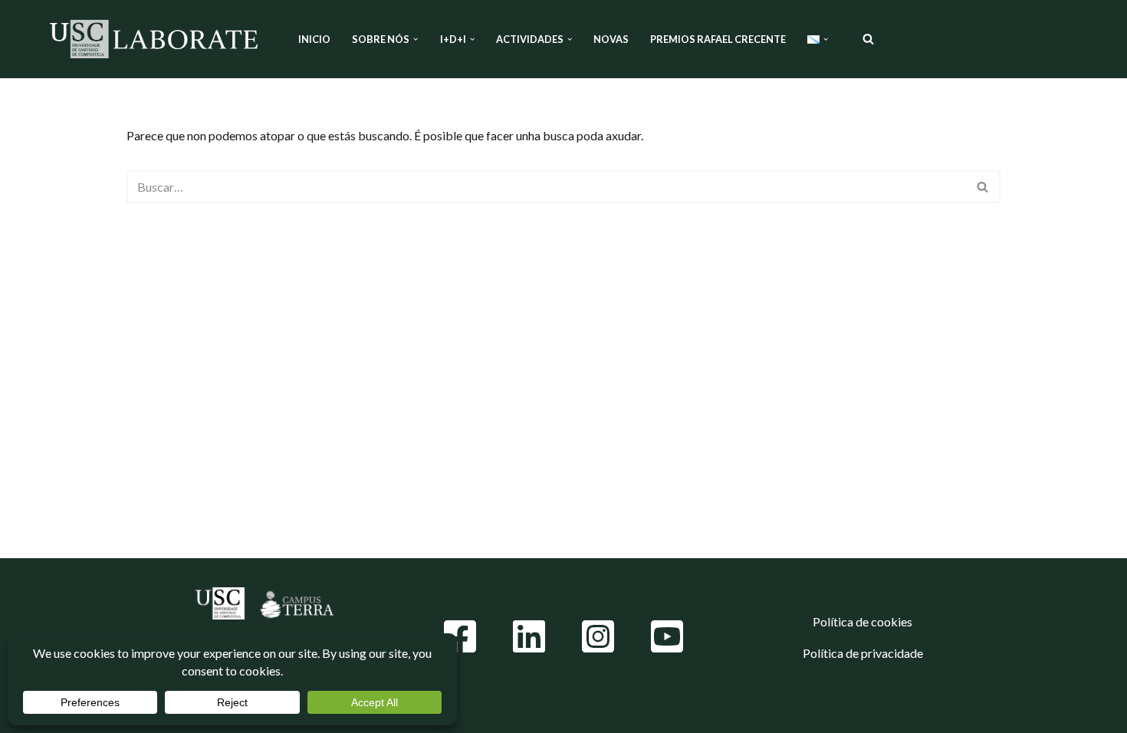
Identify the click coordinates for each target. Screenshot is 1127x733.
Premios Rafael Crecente (718, 39)
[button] (415, 39)
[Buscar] (868, 38)
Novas (611, 39)
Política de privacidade (863, 653)
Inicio (314, 39)
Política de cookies (862, 621)
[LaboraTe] (153, 39)
